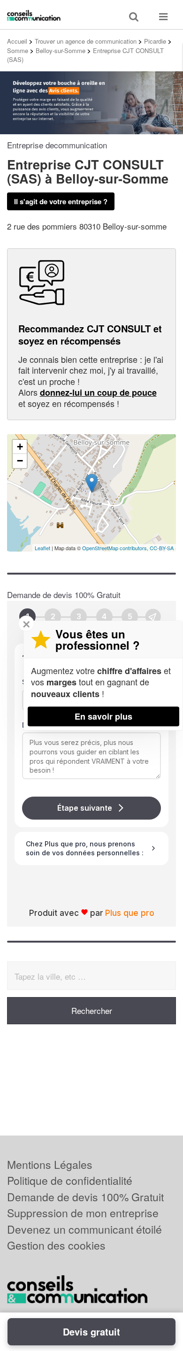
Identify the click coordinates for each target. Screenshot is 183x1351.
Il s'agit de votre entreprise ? (60, 201)
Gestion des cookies (56, 1245)
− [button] (20, 461)
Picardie (155, 41)
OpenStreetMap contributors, (116, 548)
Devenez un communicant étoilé (84, 1229)
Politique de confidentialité (69, 1180)
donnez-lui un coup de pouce (98, 392)
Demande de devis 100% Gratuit (85, 1197)
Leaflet (42, 548)
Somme (17, 50)
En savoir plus (103, 716)
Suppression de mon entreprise (83, 1213)
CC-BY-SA (162, 548)
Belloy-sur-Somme (60, 50)
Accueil (17, 41)
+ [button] (20, 447)
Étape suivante (84, 808)
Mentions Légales (49, 1164)
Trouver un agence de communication (86, 41)
